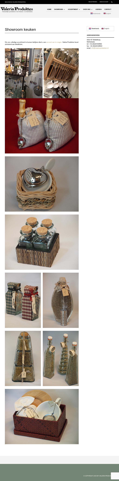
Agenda (99, 9)
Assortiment (73, 9)
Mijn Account (104, 1)
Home (49, 9)
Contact (107, 9)
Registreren (93, 1)
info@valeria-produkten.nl (99, 48)
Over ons (86, 9)
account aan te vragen (53, 42)
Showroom (58, 9)
